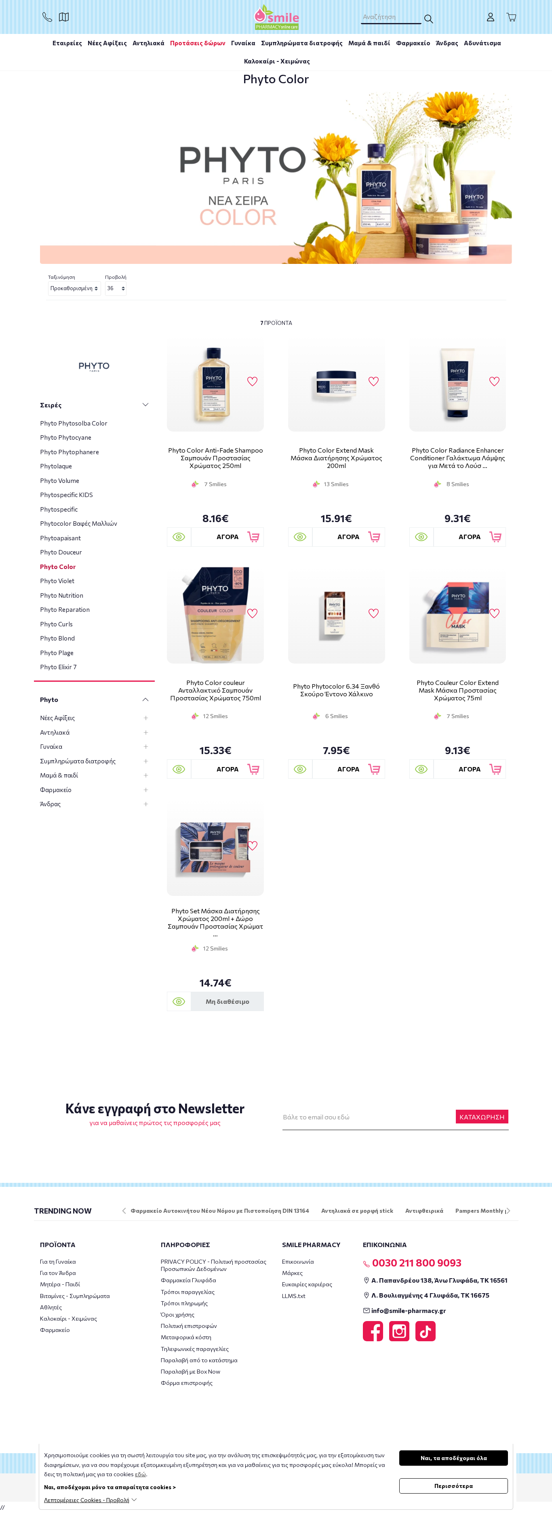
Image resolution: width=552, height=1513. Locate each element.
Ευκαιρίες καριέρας (307, 1284)
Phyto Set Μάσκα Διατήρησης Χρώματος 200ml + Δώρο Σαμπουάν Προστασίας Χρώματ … (215, 922)
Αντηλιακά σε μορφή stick (357, 1210)
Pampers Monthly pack (486, 1210)
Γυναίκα (243, 42)
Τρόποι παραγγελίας (188, 1291)
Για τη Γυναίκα (58, 1261)
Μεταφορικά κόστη (186, 1337)
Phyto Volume (59, 480)
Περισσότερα (453, 1485)
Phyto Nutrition (61, 595)
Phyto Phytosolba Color (73, 423)
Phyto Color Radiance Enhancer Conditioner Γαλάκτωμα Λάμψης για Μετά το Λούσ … (457, 457)
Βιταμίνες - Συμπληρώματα (75, 1295)
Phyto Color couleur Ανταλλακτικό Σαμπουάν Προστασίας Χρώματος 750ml (215, 690)
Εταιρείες (67, 42)
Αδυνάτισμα (482, 42)
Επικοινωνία (298, 1261)
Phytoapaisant (60, 538)
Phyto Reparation (65, 609)
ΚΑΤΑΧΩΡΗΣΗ (482, 1117)
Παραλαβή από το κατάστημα (199, 1360)
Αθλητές (51, 1307)
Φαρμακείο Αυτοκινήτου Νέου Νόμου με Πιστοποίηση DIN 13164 (220, 1210)
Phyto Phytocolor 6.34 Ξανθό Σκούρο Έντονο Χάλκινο (336, 689)
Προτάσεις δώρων (197, 42)
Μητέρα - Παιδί (60, 1284)
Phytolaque (56, 466)
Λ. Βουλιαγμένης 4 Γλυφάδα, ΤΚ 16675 (429, 1295)
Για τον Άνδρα (58, 1272)
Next (508, 1210)
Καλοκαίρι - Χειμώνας (277, 61)
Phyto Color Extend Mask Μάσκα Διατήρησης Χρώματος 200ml (336, 457)
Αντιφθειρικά (424, 1210)
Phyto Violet (57, 580)
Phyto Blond (57, 638)
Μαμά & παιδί (369, 42)
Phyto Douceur (61, 552)
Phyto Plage (57, 652)
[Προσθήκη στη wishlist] (252, 382)
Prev (124, 1210)
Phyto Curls (56, 624)
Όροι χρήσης (177, 1314)
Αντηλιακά (148, 42)
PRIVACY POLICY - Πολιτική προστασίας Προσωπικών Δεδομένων (213, 1265)
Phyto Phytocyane (65, 437)
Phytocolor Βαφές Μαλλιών (78, 523)
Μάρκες (292, 1272)
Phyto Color (58, 566)
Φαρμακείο (413, 42)
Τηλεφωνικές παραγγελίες (195, 1348)
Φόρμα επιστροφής (187, 1382)
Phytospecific (59, 509)
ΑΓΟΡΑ (228, 536)
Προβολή (115, 277)
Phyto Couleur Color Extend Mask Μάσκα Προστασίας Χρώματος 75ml (458, 690)
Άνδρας (447, 42)
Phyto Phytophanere (69, 451)
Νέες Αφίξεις (107, 42)
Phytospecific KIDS (66, 494)
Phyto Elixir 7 (58, 666)
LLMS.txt (293, 1295)
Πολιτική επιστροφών (189, 1325)
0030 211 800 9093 (415, 1262)
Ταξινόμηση (61, 277)
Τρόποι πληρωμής (184, 1303)
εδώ (140, 1474)
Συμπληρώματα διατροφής (302, 42)
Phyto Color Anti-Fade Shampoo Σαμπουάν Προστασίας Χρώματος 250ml (215, 457)
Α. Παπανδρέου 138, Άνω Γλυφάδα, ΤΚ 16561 (439, 1280)
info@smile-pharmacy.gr (408, 1310)
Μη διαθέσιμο (227, 1001)
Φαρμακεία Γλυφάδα (188, 1280)
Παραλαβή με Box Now (190, 1371)
